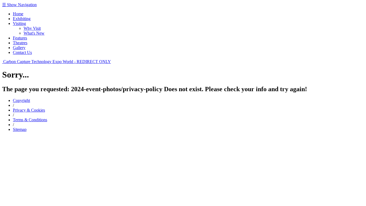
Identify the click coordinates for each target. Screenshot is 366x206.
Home (18, 14)
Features (20, 38)
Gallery (19, 47)
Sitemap (20, 129)
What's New (34, 33)
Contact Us (22, 52)
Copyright (21, 100)
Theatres (20, 43)
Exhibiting (22, 18)
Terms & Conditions (30, 119)
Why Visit (32, 28)
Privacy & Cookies (29, 110)
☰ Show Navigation (19, 4)
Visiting (19, 23)
